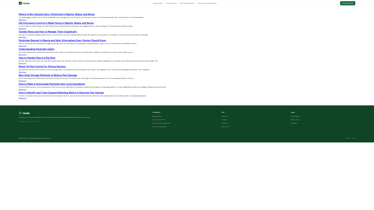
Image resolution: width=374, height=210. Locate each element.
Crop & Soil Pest (171, 3)
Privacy (347, 138)
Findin (25, 3)
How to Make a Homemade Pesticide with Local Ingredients (52, 83)
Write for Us (225, 127)
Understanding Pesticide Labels (36, 49)
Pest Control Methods (187, 3)
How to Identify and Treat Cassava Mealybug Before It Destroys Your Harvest (61, 92)
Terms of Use (295, 120)
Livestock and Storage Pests (207, 3)
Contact (224, 120)
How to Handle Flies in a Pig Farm (37, 57)
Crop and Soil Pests (158, 120)
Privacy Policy (295, 116)
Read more (22, 20)
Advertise (225, 123)
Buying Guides (158, 3)
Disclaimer (294, 123)
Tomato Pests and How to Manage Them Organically (48, 31)
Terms (353, 138)
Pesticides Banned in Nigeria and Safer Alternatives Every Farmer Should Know (62, 40)
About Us (225, 116)
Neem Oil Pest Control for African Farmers (42, 66)
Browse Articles (347, 3)
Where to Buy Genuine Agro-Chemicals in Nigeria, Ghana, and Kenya (56, 14)
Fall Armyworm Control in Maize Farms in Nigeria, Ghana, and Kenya (56, 22)
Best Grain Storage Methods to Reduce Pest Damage (48, 75)
